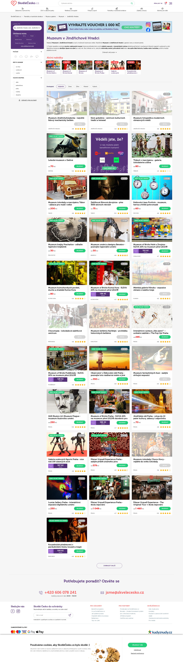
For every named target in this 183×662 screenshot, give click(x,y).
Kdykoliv (61, 86)
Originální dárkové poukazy (100, 616)
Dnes (70, 86)
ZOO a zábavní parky (47, 10)
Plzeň (32, 36)
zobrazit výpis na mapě (29, 100)
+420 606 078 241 (60, 592)
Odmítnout (137, 650)
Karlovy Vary (32, 43)
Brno (24, 36)
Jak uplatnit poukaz (98, 613)
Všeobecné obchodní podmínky (159, 618)
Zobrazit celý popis (108, 52)
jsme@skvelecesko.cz (125, 592)
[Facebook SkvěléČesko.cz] (12, 611)
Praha (16, 36)
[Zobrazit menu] (170, 3)
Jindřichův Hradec (73, 16)
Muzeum (61, 16)
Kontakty (151, 611)
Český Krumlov (19, 43)
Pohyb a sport (92, 10)
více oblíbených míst (27, 46)
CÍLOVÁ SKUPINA (18, 78)
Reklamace (95, 618)
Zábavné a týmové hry (22, 10)
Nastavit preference (137, 653)
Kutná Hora (18, 39)
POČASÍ (15, 51)
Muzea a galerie (51, 16)
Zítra (77, 86)
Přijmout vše (137, 645)
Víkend (85, 86)
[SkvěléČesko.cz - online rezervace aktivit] (25, 3)
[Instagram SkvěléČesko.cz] (18, 611)
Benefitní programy (98, 609)
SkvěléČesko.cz (16, 16)
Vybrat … (95, 86)
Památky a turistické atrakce (116, 10)
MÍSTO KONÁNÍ (18, 62)
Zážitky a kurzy (142, 10)
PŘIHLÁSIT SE (158, 3)
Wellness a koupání (71, 10)
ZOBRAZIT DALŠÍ (109, 565)
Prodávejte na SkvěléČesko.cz (129, 609)
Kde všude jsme (154, 609)
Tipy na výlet (96, 620)
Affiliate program (125, 616)
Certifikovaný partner (126, 618)
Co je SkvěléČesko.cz (98, 611)
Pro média (152, 620)
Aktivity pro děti (162, 10)
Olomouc (29, 39)
